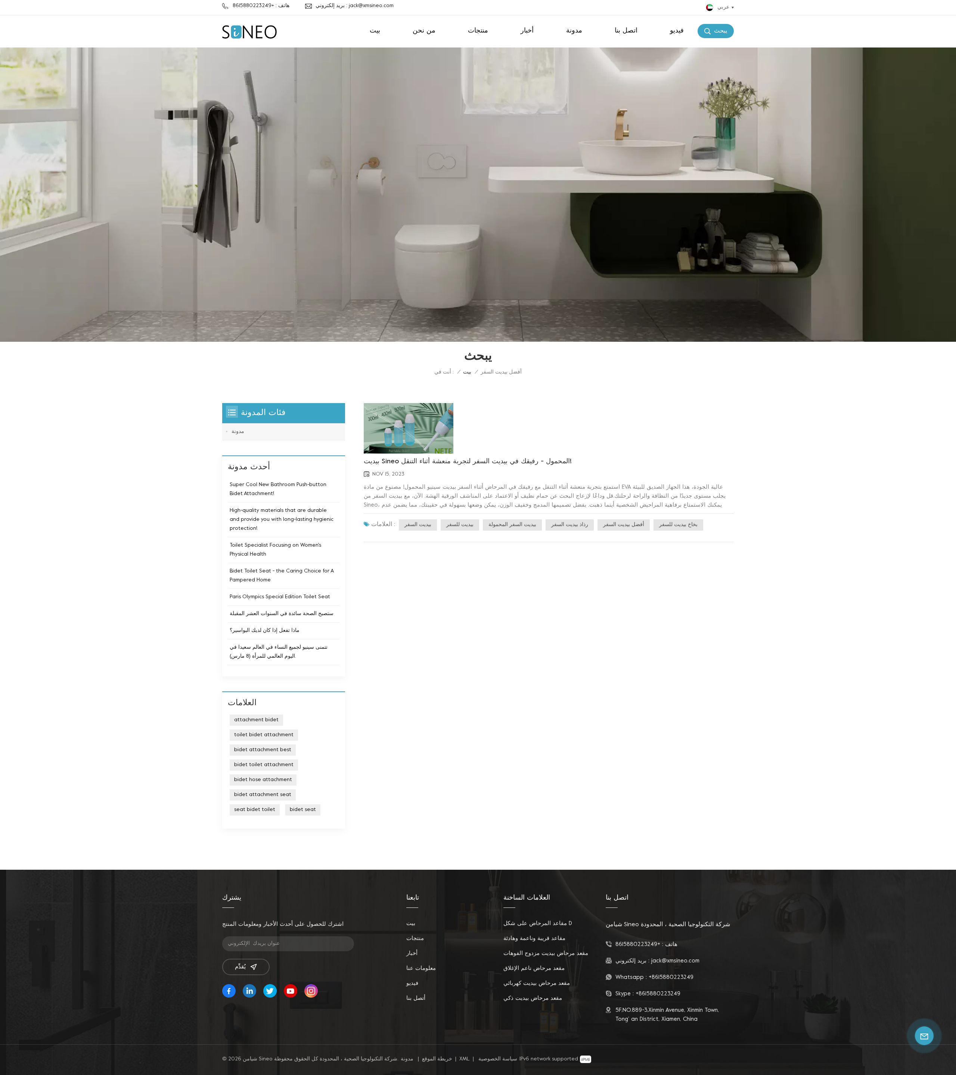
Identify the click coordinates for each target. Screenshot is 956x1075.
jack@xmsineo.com (675, 961)
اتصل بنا (626, 31)
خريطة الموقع (437, 1059)
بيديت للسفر (460, 524)
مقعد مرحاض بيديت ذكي (532, 998)
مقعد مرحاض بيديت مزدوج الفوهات (545, 953)
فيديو (677, 31)
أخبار (527, 31)
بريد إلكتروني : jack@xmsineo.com (355, 5)
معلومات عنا (421, 968)
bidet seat (303, 809)
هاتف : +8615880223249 (261, 5)
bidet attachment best (262, 749)
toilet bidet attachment (264, 734)
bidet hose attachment (263, 779)
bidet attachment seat (262, 794)
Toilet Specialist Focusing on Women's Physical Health (275, 550)
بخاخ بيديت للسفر (678, 524)
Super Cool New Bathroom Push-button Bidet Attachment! (278, 489)
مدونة (574, 31)
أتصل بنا (415, 998)
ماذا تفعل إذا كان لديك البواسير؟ (264, 630)
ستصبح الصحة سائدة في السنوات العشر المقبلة (281, 613)
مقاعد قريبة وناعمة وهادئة (534, 938)
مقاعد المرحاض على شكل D (537, 923)
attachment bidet (256, 720)
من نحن (424, 31)
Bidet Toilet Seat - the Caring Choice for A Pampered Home (281, 576)
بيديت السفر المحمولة (512, 524)
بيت (375, 31)
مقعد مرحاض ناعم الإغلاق (534, 968)
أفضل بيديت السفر (623, 524)
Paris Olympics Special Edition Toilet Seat (280, 597)
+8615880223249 (637, 944)
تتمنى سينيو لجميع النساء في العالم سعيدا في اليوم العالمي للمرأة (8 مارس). (279, 652)
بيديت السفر (417, 524)
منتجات (478, 31)
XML (464, 1059)
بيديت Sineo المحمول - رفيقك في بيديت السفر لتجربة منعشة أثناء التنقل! (468, 461)
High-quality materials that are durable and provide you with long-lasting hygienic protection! (281, 519)
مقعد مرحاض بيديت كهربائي (536, 983)
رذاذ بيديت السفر (569, 524)
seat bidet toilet (254, 809)
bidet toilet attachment (264, 764)
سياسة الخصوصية (497, 1059)
